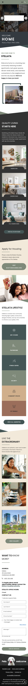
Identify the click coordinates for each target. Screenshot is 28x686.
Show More (23, 625)
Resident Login (6, 669)
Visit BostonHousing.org (16, 266)
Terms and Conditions (18, 669)
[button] (22, 2)
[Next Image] (26, 18)
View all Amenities (14, 422)
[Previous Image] (2, 18)
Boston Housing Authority (11, 586)
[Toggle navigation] (2, 2)
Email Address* (8, 611)
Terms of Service (21, 642)
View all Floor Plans (14, 232)
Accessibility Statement (13, 675)
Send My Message (14, 649)
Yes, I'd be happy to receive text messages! (13, 621)
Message (6, 629)
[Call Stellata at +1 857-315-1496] (25, 2)
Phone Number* (8, 616)
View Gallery (14, 541)
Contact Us (18, 672)
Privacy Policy (10, 642)
